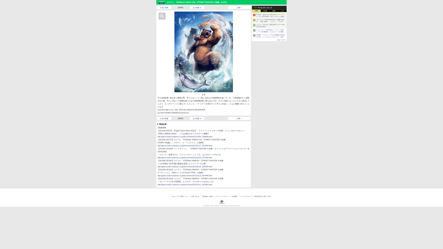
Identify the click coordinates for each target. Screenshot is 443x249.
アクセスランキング (265, 8)
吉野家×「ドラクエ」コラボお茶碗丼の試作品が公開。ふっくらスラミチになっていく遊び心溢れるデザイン (270, 37)
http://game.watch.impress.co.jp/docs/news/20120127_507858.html (184, 146)
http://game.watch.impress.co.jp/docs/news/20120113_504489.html (184, 176)
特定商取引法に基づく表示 (262, 196)
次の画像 (196, 8)
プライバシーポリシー (222, 196)
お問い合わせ (195, 196)
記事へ (239, 8)
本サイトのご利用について (180, 196)
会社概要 (234, 196)
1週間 (273, 11)
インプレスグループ (245, 196)
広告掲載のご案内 (207, 196)
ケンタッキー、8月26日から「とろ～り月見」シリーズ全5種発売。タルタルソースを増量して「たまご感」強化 (270, 32)
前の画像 (165, 8)
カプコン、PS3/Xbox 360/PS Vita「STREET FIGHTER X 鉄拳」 (194, 2)
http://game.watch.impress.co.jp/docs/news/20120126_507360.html (184, 158)
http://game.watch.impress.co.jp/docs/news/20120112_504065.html (184, 185)
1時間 (256, 11)
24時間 (265, 11)
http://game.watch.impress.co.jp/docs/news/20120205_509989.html (184, 137)
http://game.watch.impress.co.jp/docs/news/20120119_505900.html (184, 167)
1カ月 (282, 11)
